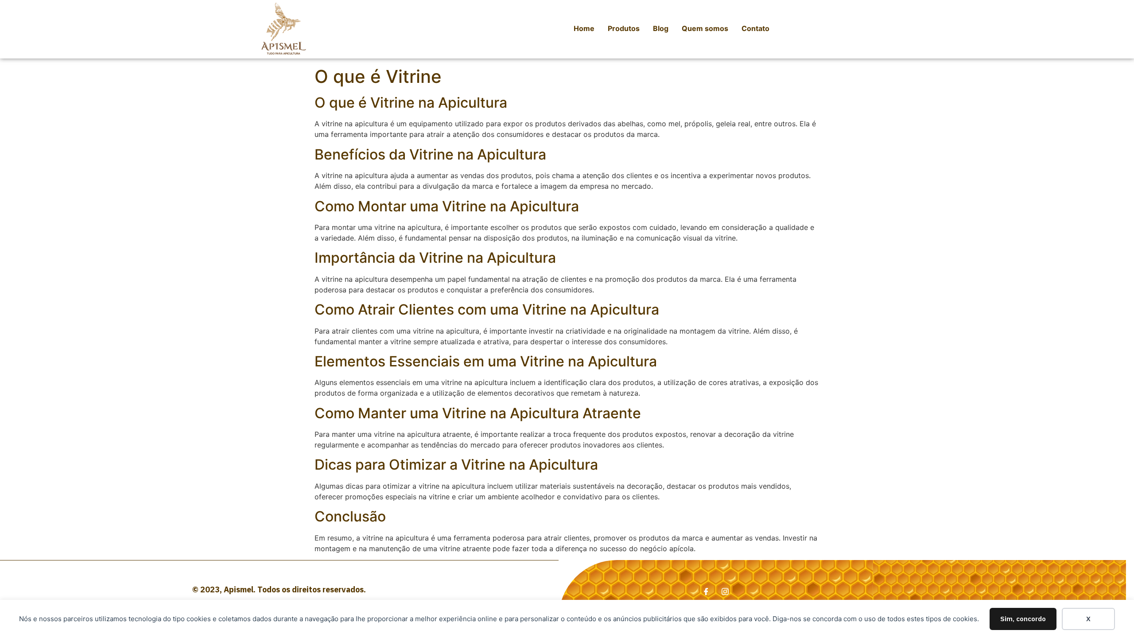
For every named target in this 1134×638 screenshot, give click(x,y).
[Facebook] (706, 588)
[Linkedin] (725, 588)
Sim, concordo (1023, 619)
